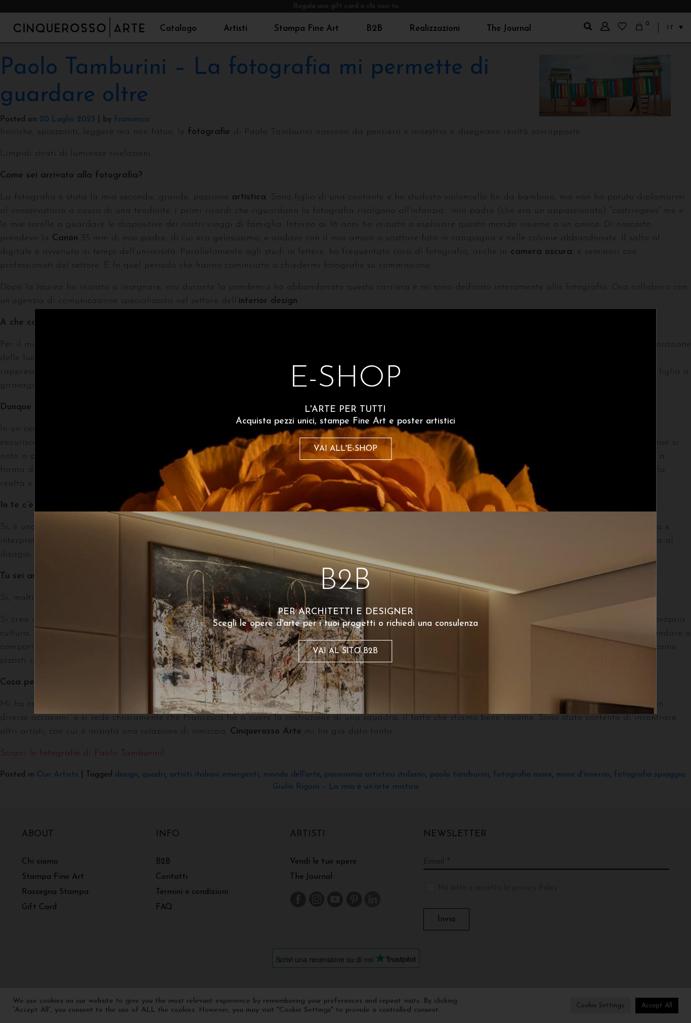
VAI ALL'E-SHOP (345, 449)
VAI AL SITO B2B (345, 651)
